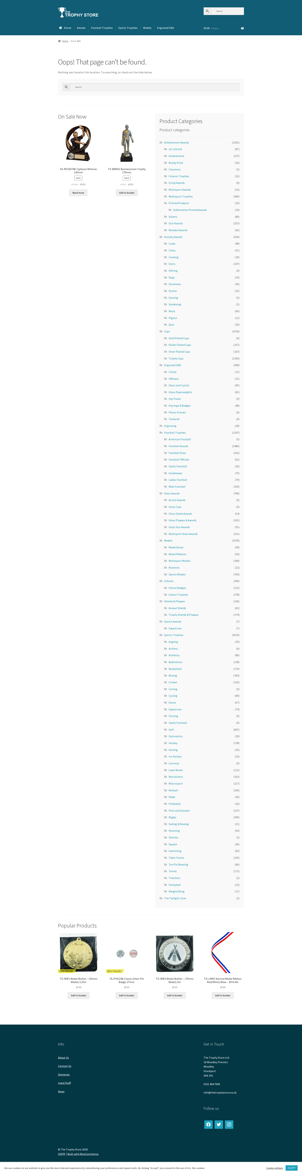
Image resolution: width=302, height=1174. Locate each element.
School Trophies (178, 594)
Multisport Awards (180, 189)
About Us (63, 1057)
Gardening (175, 304)
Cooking (174, 257)
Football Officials (179, 459)
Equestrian (175, 628)
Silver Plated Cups (179, 351)
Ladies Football (178, 479)
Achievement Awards (176, 142)
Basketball (175, 669)
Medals (168, 540)
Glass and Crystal (179, 385)
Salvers (173, 216)
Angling (173, 641)
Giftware (174, 378)
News (61, 1091)
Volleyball (175, 884)
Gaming (173, 297)
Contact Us (64, 1066)
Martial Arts (176, 776)
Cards (172, 243)
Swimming (175, 851)
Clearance (175, 169)
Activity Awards (173, 237)
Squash (173, 844)
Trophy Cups (176, 358)
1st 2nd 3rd (175, 149)
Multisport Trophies (181, 196)
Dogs (172, 277)
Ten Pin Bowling (178, 864)
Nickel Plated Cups (180, 345)
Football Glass (177, 453)
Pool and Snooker (179, 810)
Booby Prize (176, 162)
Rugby (172, 817)
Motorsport (176, 783)
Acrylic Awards (177, 500)
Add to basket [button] (126, 192)
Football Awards (178, 446)
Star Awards (176, 223)
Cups (167, 331)
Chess (172, 250)
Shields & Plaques (174, 601)
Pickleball (175, 803)
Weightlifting (177, 891)
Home (65, 41)
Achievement (176, 156)
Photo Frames (177, 412)
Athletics (174, 655)
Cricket (173, 682)
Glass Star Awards (179, 527)
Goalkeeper (175, 473)
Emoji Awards (177, 183)
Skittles (173, 837)
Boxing (173, 675)
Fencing (173, 716)
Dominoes (175, 284)
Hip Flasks (175, 398)
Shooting (174, 830)
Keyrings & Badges (180, 405)
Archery (173, 648)
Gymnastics (176, 736)
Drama (173, 291)
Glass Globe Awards (180, 513)
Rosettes (174, 567)
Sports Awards (172, 621)
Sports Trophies (173, 635)
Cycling (173, 695)
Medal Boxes (176, 547)
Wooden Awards (178, 230)
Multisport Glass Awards (183, 534)
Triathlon (174, 878)
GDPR (61, 1154)
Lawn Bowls (176, 770)
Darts (172, 264)
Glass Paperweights (180, 392)
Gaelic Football (178, 466)
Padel (172, 797)
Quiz (171, 324)
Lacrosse (174, 763)
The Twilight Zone (175, 898)
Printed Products (179, 203)
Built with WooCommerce (82, 1154)
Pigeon (173, 318)
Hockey (173, 743)
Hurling (173, 750)
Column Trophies (179, 176)
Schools (169, 581)
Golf (171, 729)
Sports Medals (177, 574)
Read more (78, 192)
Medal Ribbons (177, 554)
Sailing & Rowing (179, 824)
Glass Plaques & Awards (182, 520)
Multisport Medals (179, 560)
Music (172, 311)
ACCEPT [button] (292, 1167)
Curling (173, 689)
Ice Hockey (175, 756)
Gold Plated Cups (179, 338)
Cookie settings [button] (274, 1168)
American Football (180, 439)
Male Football (177, 486)
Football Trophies (175, 432)
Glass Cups (175, 507)
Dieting (173, 270)
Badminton (175, 662)
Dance (172, 702)
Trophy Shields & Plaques (184, 614)
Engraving (170, 426)
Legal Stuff (64, 1083)
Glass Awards (172, 493)
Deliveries (64, 1074)
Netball (173, 790)
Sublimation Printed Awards (190, 210)
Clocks (173, 372)
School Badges (177, 588)
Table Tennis (176, 857)
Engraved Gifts (172, 365)
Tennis (173, 871)
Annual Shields (177, 608)
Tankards (174, 419)
